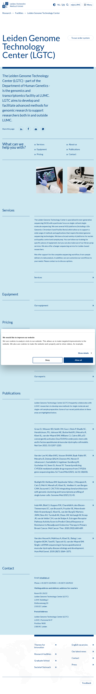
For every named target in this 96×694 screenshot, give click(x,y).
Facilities (19, 13)
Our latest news (79, 651)
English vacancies (80, 644)
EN (63, 4)
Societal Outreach (42, 667)
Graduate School (42, 660)
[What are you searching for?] (67, 4)
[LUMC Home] (14, 5)
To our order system (80, 38)
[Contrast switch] (54, 4)
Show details (83, 353)
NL (58, 4)
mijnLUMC (76, 4)
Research (6, 13)
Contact (75, 658)
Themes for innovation (39, 646)
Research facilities (42, 654)
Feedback (86, 683)
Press (74, 664)
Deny (47, 360)
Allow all (78, 360)
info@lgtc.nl (44, 578)
